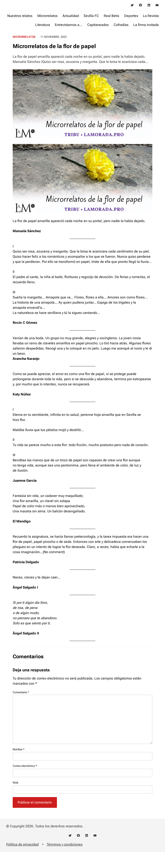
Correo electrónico (25, 765)
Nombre (18, 749)
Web (15, 782)
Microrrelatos (24, 36)
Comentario (21, 692)
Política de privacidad (22, 844)
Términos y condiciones (64, 844)
